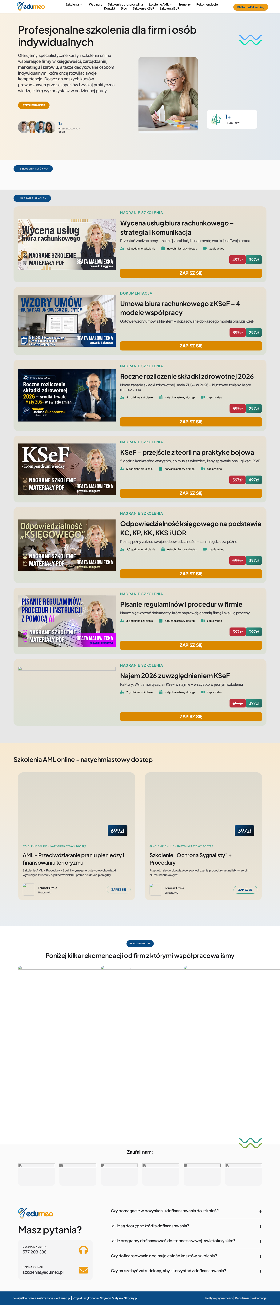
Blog (124, 8)
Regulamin (242, 1298)
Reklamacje (258, 1298)
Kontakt (109, 8)
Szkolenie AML (159, 4)
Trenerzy (185, 4)
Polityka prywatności (219, 1298)
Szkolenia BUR (169, 8)
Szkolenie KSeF (143, 8)
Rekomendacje (207, 4)
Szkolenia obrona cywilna (125, 4)
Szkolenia (72, 4)
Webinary (95, 4)
